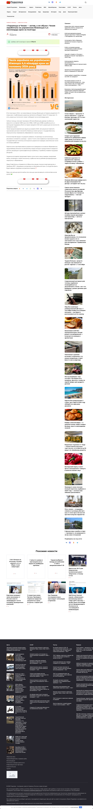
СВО (45, 7)
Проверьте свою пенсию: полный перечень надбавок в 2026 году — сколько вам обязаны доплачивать (75, 489)
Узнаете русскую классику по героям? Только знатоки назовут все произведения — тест (62, 668)
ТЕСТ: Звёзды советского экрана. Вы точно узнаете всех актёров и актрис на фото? (63, 657)
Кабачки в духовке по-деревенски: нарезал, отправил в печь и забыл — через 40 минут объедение (74, 160)
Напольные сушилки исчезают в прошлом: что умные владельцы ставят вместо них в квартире (74, 357)
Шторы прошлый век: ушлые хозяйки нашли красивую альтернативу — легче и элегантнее (75, 215)
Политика (38, 7)
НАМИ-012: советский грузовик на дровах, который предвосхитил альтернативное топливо (21, 740)
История (53, 12)
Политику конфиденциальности (33, 790)
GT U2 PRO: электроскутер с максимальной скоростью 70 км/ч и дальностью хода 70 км (21, 710)
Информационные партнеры (15, 764)
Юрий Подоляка (12, 7)
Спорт (15, 12)
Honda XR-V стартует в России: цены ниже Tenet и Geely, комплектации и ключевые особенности (21, 699)
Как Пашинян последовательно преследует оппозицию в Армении (56, 597)
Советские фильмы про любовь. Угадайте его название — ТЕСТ (62, 662)
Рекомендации (11, 760)
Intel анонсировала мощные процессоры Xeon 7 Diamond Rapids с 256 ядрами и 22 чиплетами (75, 35)
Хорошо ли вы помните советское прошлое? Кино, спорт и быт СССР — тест (40, 649)
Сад (60, 12)
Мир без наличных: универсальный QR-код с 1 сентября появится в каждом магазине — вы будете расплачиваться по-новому (75, 310)
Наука (9, 12)
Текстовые (62, 7)
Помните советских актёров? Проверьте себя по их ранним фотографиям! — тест (38, 662)
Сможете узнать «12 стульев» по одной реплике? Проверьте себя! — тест (40, 655)
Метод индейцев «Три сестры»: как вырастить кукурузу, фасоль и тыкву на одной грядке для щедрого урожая (75, 380)
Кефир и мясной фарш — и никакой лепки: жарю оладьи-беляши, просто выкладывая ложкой (75, 425)
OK (80, 807)
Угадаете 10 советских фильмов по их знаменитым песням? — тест (39, 708)
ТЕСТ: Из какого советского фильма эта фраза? (63, 699)
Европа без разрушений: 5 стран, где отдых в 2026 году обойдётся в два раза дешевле (75, 403)
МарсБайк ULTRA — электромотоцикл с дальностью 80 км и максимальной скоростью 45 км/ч (20, 749)
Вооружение (32, 12)
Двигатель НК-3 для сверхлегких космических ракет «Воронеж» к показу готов (76, 572)
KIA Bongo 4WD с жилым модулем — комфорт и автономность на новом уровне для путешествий (20, 677)
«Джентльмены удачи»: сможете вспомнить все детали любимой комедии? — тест (39, 668)
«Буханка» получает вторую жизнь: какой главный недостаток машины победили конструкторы (16, 649)
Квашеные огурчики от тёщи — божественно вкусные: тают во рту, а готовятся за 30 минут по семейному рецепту (75, 447)
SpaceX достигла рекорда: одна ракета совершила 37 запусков (74, 70)
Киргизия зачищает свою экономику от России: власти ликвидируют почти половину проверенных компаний (15, 599)
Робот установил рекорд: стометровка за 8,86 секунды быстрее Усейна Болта (73, 49)
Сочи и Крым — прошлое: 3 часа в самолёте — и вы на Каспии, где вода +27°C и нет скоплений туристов (75, 116)
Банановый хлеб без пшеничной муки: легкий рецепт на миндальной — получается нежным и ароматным (74, 334)
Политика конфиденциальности (16, 762)
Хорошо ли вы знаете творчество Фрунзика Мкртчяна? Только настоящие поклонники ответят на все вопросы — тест (39, 688)
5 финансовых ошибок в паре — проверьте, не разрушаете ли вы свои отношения (75, 533)
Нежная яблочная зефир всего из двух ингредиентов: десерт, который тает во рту (75, 181)
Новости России (11, 766)
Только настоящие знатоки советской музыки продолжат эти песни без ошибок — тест (39, 675)
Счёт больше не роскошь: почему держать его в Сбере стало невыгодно (15, 563)
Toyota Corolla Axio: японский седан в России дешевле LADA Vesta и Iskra (20, 666)
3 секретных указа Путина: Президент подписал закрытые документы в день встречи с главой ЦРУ (35, 598)
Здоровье (46, 12)
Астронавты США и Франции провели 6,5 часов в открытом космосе (73, 42)
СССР (69, 7)
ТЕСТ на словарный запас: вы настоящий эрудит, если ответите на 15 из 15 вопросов (62, 675)
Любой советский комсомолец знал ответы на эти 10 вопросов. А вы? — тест (40, 702)
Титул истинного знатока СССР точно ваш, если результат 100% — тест (39, 681)
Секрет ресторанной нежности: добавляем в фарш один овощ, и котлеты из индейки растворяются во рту (75, 138)
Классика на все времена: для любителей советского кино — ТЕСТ (63, 687)
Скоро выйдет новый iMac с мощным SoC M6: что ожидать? (75, 76)
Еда (39, 12)
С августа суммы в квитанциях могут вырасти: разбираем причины (36, 562)
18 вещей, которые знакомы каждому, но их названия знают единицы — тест (61, 681)
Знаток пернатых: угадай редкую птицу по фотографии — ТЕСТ (62, 704)
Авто (80, 7)
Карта (31, 7)
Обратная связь (11, 756)
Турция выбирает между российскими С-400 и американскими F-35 (57, 562)
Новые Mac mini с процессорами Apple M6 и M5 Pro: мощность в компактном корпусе (74, 28)
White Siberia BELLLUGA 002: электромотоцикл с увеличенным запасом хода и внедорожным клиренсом (20, 688)
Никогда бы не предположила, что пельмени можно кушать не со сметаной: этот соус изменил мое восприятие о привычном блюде (75, 239)
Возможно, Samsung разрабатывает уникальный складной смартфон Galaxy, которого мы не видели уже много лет (75, 91)
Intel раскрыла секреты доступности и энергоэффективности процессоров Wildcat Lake (75, 63)
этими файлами (74, 807)
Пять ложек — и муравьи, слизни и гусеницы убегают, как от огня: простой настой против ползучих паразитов (75, 511)
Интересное (22, 12)
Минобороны (52, 7)
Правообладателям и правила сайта (17, 758)
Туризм (9, 768)
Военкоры (22, 7)
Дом (64, 12)
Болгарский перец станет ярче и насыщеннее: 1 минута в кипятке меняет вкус (75, 468)
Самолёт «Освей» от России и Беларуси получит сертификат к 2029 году (74, 56)
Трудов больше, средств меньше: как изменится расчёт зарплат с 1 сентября (75, 262)
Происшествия (72, 12)
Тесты (75, 7)
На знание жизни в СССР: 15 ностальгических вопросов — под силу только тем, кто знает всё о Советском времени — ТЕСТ (75, 83)
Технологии (10, 16)
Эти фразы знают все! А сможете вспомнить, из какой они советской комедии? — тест (39, 696)
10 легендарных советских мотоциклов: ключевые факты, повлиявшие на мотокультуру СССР (20, 657)
